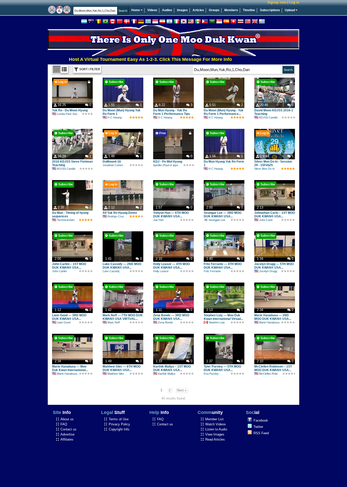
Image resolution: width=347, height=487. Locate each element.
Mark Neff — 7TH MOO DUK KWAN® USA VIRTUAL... (123, 317)
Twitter (258, 427)
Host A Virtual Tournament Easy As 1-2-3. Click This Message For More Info (138, 59)
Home (136, 10)
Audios (167, 10)
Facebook (261, 420)
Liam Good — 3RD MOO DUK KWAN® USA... (69, 317)
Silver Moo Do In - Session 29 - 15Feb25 (273, 163)
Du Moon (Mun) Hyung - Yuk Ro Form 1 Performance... (223, 112)
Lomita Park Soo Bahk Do (73, 113)
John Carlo (266, 219)
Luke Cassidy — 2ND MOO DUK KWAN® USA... (122, 265)
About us (67, 419)
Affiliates (66, 439)
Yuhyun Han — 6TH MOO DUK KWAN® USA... (171, 214)
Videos (152, 10)
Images (182, 10)
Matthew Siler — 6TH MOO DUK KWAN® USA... (121, 368)
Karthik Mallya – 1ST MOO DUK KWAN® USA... (172, 368)
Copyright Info (119, 429)
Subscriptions (270, 10)
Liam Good (63, 322)
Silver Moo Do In (264, 168)
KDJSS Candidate (270, 117)
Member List (214, 419)
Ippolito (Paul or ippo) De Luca (171, 165)
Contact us (68, 429)
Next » (181, 390)
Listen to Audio (216, 429)
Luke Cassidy (111, 271)
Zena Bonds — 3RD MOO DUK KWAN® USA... (171, 317)
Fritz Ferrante (212, 271)
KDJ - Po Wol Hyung (167, 161)
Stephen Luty (217, 322)
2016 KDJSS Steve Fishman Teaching (72, 163)
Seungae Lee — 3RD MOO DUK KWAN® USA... (222, 214)
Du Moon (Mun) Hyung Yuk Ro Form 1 (121, 112)
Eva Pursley (211, 373)
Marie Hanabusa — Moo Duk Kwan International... (70, 368)
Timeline (249, 10)
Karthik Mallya (166, 373)
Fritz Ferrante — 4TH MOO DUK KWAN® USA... (223, 265)
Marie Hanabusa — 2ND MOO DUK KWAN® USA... (272, 317)
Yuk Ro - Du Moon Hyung (70, 110)
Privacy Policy (119, 424)
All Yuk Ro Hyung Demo (120, 213)
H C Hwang (114, 117)
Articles (198, 10)
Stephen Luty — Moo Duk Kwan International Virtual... (223, 317)
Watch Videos (215, 424)
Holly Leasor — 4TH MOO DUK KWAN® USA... (171, 265)
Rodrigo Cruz (115, 216)
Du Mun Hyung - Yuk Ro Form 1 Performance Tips (171, 112)
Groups (214, 10)
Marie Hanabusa (269, 322)
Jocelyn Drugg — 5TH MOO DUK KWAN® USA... (274, 265)
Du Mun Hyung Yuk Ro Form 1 (224, 163)
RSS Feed (261, 433)
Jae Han (158, 219)
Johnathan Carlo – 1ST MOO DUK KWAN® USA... (274, 214)
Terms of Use (119, 419)
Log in (294, 2)
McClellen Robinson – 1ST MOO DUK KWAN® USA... (273, 368)
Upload (290, 10)
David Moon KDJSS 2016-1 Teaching (273, 112)
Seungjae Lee (217, 219)
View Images (214, 434)
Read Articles (215, 439)
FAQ (63, 424)
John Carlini (59, 271)
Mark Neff (113, 322)
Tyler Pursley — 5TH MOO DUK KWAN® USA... (222, 368)
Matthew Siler (115, 373)
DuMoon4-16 (112, 161)
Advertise (67, 434)
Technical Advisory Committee (75, 219)
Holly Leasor (161, 271)
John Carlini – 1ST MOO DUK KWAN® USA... (69, 265)
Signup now (276, 2)
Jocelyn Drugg (268, 271)
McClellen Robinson (271, 373)
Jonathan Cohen (113, 165)
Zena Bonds (165, 322)
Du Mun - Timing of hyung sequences (70, 214)
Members (231, 10)
